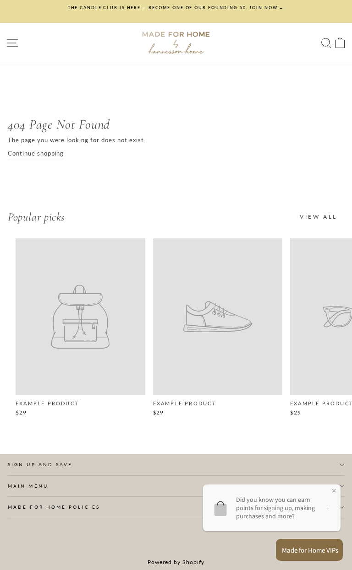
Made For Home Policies (54, 507)
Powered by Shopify (176, 562)
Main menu (28, 486)
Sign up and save (40, 464)
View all (318, 216)
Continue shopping (36, 153)
